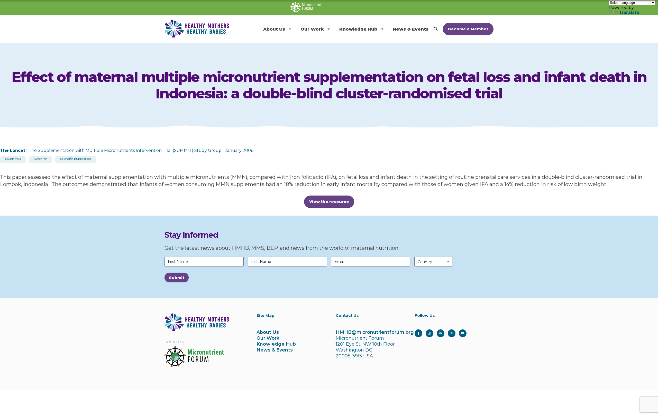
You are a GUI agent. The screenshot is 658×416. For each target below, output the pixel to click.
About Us (274, 29)
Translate (629, 12)
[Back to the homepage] (196, 329)
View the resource (329, 201)
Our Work (312, 29)
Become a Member (468, 28)
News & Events (410, 29)
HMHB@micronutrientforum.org (375, 332)
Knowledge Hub (358, 29)
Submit (176, 277)
